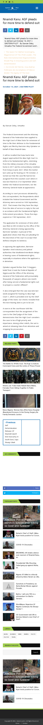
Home (17, 723)
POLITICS (6, 637)
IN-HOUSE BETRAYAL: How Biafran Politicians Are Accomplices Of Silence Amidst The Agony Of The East (19, 70)
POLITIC (33, 634)
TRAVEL (13, 637)
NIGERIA (26, 634)
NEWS (20, 634)
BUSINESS (13, 634)
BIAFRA (6, 634)
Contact (25, 723)
